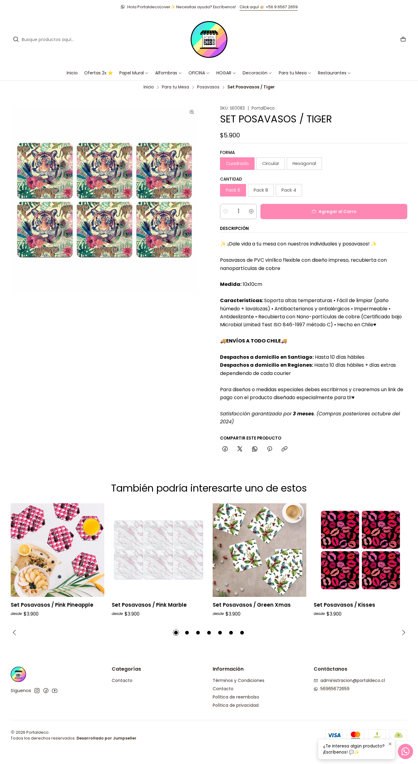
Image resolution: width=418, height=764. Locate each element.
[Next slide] (402, 632)
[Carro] (403, 40)
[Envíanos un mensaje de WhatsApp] (405, 751)
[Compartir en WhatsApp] (255, 449)
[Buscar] (16, 39)
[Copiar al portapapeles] (284, 449)
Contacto (122, 680)
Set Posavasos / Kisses (344, 605)
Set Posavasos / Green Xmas (252, 605)
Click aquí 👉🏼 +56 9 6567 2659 (269, 6)
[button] (199, 73)
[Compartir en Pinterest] (269, 449)
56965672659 (334, 689)
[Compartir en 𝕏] (240, 449)
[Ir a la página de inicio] (209, 39)
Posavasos (208, 87)
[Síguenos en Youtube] (55, 690)
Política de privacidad (236, 705)
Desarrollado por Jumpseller (106, 738)
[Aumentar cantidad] (251, 211)
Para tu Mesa (175, 87)
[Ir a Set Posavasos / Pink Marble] (158, 550)
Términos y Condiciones (238, 680)
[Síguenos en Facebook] (46, 690)
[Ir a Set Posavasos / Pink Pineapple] (57, 550)
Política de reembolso (236, 697)
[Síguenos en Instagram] (37, 690)
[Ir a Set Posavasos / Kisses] (360, 550)
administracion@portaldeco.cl (352, 680)
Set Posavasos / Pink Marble (149, 605)
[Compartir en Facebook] (225, 449)
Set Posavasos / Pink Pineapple (52, 605)
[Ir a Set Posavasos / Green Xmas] (259, 550)
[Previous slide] (15, 632)
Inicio (149, 87)
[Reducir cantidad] (225, 211)
